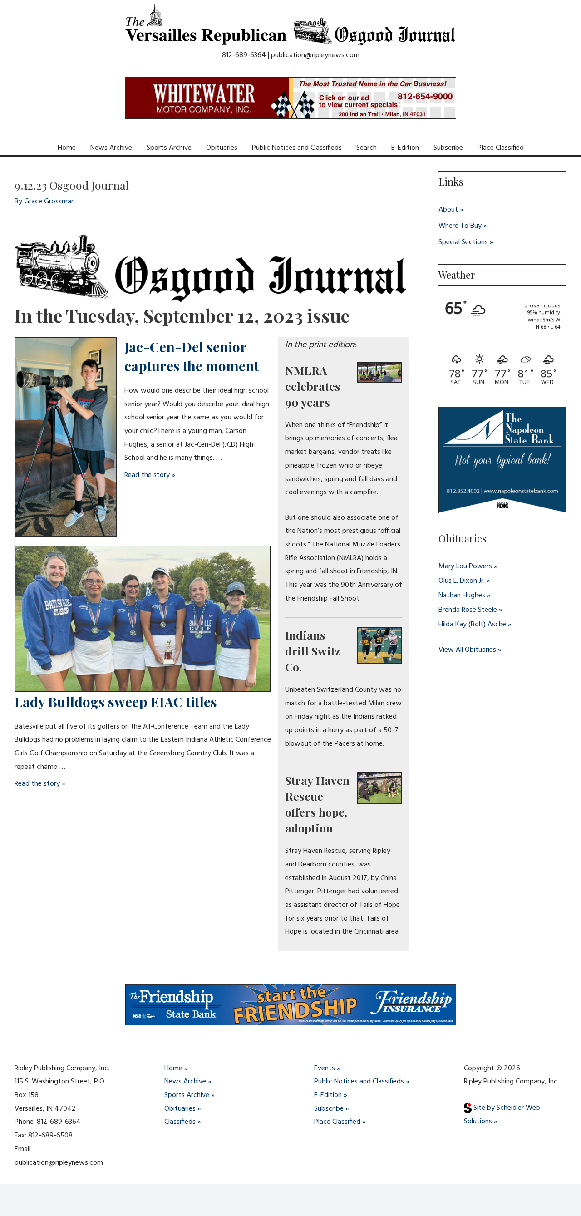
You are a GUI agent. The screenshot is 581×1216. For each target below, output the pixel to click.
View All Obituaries (467, 650)
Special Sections (463, 242)
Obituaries (221, 148)
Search (366, 148)
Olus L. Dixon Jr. (461, 581)
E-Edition (405, 148)
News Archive (111, 148)
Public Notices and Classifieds (297, 148)
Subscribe (448, 148)
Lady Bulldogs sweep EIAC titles (116, 702)
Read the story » (149, 475)
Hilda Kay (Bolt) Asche (472, 624)
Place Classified (501, 148)
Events (324, 1068)
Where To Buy (460, 226)
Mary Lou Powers (465, 566)
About (448, 210)
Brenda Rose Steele (467, 610)
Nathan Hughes (461, 595)
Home (67, 148)
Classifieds (180, 1122)
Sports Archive (169, 148)
